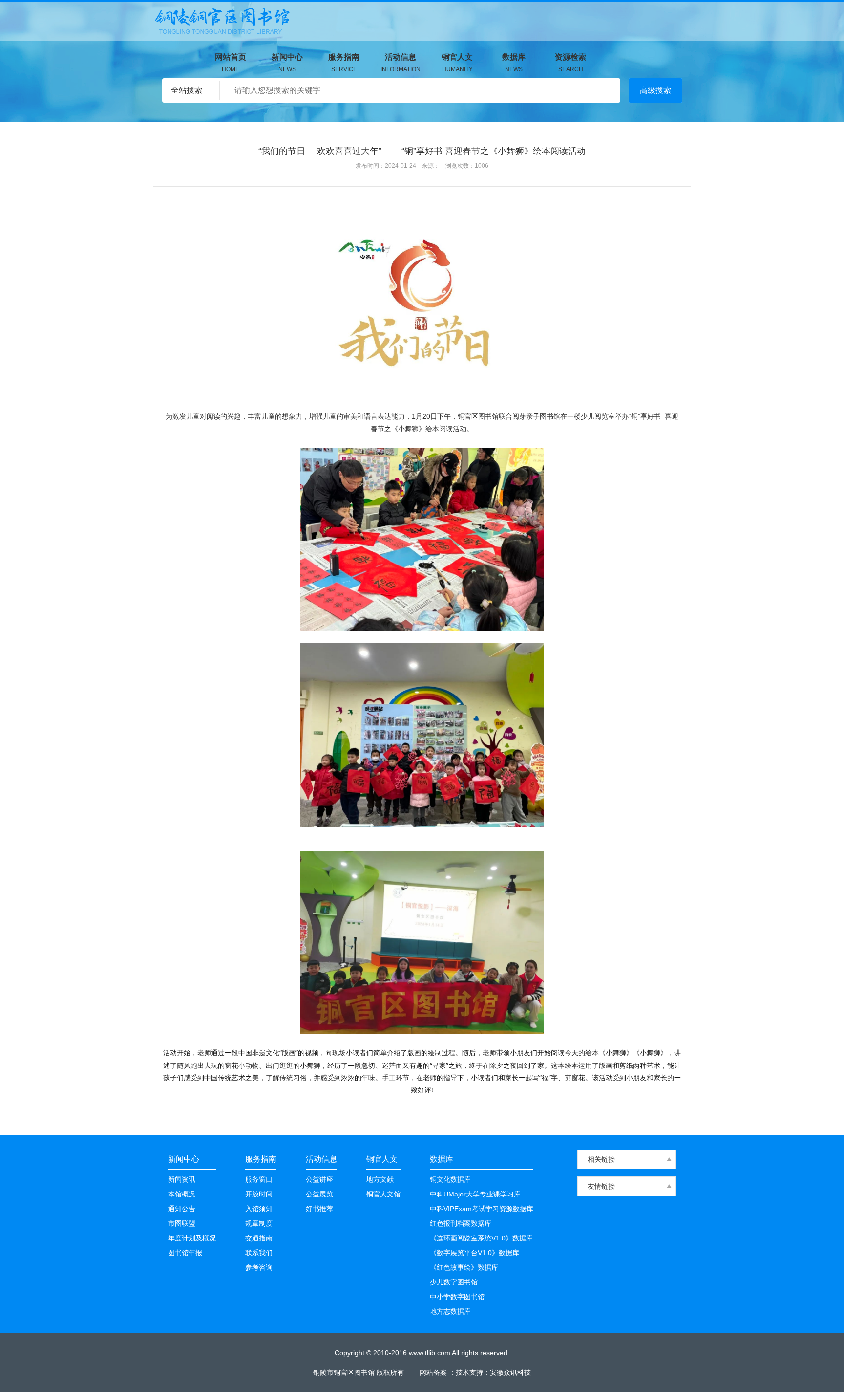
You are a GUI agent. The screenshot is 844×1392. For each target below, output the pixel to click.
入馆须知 (259, 1209)
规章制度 (259, 1223)
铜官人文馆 (383, 1194)
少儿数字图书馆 (454, 1282)
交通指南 (259, 1238)
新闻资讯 (181, 1179)
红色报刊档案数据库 (460, 1223)
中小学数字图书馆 (457, 1297)
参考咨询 (259, 1267)
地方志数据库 (450, 1311)
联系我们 (259, 1253)
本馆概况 (181, 1194)
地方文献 (380, 1179)
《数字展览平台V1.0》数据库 (474, 1253)
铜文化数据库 (450, 1179)
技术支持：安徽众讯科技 (493, 1372)
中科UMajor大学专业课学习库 (475, 1194)
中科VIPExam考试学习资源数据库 (481, 1209)
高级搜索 (655, 90)
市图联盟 (181, 1223)
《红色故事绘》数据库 (464, 1267)
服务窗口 (259, 1179)
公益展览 (319, 1194)
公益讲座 (319, 1179)
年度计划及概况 (192, 1238)
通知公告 (181, 1209)
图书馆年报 (185, 1253)
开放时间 (259, 1194)
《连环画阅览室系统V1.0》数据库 (481, 1238)
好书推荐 (319, 1209)
